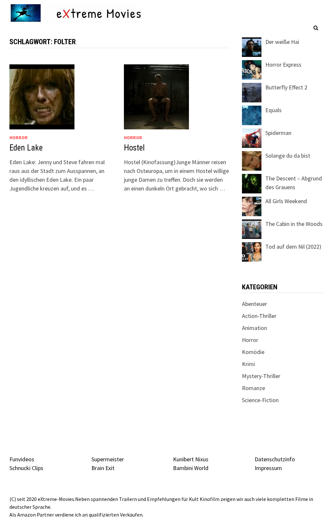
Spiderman (278, 133)
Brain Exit (102, 468)
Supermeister (107, 459)
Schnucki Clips (26, 468)
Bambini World (190, 468)
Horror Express (283, 64)
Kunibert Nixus (190, 459)
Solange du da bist (287, 155)
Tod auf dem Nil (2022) (293, 246)
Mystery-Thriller (261, 376)
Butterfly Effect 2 (286, 87)
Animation (254, 328)
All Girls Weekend (286, 201)
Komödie (253, 352)
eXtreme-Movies (56, 499)
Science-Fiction (260, 400)
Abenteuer (254, 304)
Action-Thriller (259, 316)
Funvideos (21, 459)
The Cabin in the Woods (294, 224)
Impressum (268, 468)
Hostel (134, 147)
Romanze (253, 388)
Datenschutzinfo (275, 459)
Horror (18, 137)
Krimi (248, 364)
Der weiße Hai (282, 42)
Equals (273, 110)
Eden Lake (26, 147)
